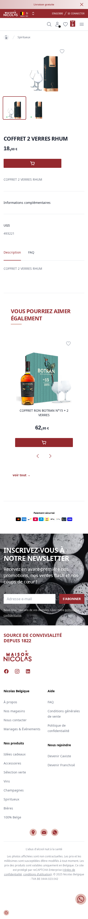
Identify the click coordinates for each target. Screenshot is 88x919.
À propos (10, 702)
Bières (8, 808)
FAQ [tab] (31, 252)
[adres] (33, 832)
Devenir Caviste (59, 756)
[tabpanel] (44, 69)
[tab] (14, 108)
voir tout (21, 475)
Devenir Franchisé (61, 765)
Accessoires (12, 763)
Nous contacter (15, 720)
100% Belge (12, 817)
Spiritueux (24, 37)
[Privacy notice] (6, 912)
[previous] (37, 456)
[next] (50, 456)
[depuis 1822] (11, 13)
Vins (7, 781)
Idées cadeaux (14, 754)
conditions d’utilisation (37, 874)
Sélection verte (15, 772)
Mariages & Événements (22, 729)
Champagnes (14, 790)
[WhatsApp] (54, 832)
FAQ (51, 702)
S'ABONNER (72, 599)
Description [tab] (12, 252)
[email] (44, 832)
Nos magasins (14, 711)
